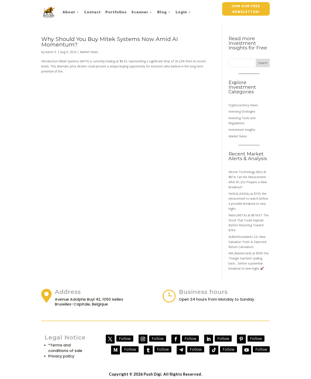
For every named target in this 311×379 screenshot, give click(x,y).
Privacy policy (61, 356)
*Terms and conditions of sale (65, 347)
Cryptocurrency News (243, 105)
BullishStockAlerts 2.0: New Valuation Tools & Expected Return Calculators (247, 242)
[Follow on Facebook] (175, 339)
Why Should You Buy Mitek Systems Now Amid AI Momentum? (109, 42)
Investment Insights (241, 130)
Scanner (139, 12)
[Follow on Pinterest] (241, 339)
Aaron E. (51, 52)
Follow (125, 338)
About (68, 12)
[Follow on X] (110, 339)
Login (181, 12)
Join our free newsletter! (245, 8)
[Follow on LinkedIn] (208, 339)
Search (262, 63)
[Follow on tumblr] (148, 350)
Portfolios (116, 12)
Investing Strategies (241, 111)
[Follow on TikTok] (213, 350)
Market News (89, 52)
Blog (162, 12)
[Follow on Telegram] (181, 350)
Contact (92, 12)
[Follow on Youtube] (246, 350)
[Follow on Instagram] (143, 339)
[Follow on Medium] (115, 350)
